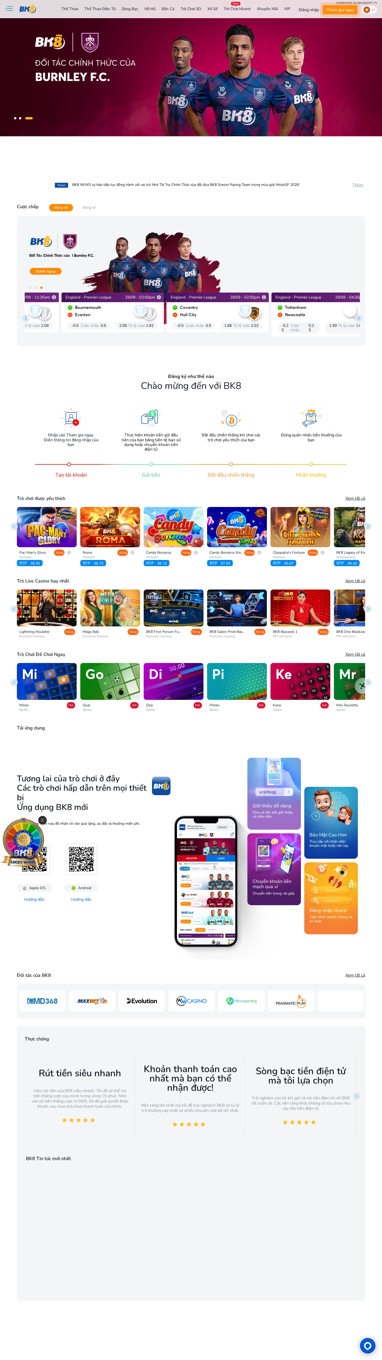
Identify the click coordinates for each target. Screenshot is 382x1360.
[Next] (368, 526)
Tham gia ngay (339, 10)
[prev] (25, 318)
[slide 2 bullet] (28, 118)
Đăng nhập (309, 10)
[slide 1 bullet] (19, 118)
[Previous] (14, 526)
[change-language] (369, 10)
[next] (359, 318)
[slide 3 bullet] (33, 118)
